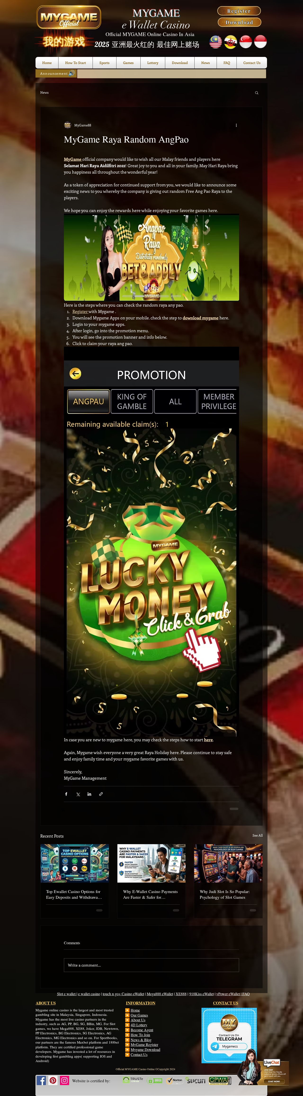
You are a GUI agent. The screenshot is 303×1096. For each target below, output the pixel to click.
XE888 (181, 993)
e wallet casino (89, 993)
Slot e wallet (66, 993)
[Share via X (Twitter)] (78, 794)
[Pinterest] (53, 1080)
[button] (256, 92)
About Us (138, 1019)
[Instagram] (64, 1080)
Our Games (139, 1015)
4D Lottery (139, 1024)
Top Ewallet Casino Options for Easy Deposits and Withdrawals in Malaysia (73, 894)
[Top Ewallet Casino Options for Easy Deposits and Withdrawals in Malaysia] (74, 863)
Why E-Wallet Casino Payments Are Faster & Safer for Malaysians (150, 894)
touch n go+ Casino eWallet (123, 993)
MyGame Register (144, 1044)
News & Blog (141, 1039)
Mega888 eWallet (160, 993)
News (44, 92)
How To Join (140, 1034)
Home (135, 1010)
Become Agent (142, 1029)
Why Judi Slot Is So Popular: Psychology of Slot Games (225, 894)
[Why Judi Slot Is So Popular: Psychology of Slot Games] (228, 863)
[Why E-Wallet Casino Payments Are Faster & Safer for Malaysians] (151, 863)
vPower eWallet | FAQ (233, 993)
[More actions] (236, 125)
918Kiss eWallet (201, 993)
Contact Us (139, 1054)
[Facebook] (41, 1080)
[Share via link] (101, 794)
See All (258, 835)
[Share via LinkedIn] (89, 794)
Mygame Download (145, 1049)
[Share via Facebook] (66, 794)
